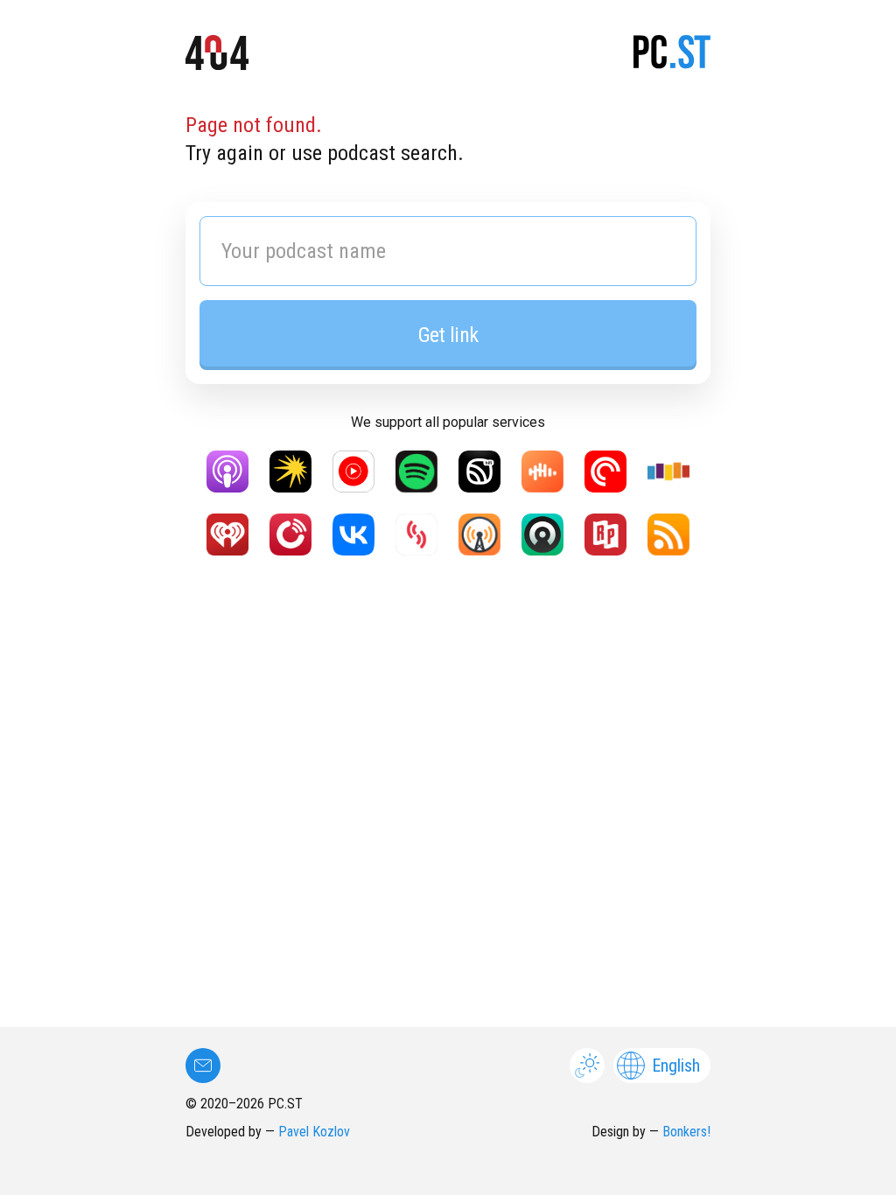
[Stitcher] (669, 472)
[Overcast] (479, 535)
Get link (448, 335)
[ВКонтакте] (353, 535)
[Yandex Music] (291, 472)
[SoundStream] (417, 535)
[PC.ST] (672, 55)
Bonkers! (686, 1131)
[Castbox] (543, 472)
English (676, 1065)
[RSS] (669, 535)
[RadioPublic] (605, 535)
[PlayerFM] (291, 535)
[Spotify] (417, 472)
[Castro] (543, 535)
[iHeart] (227, 535)
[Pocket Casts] (605, 472)
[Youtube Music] (353, 472)
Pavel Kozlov (314, 1131)
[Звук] (479, 472)
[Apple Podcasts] (227, 472)
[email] (203, 1065)
